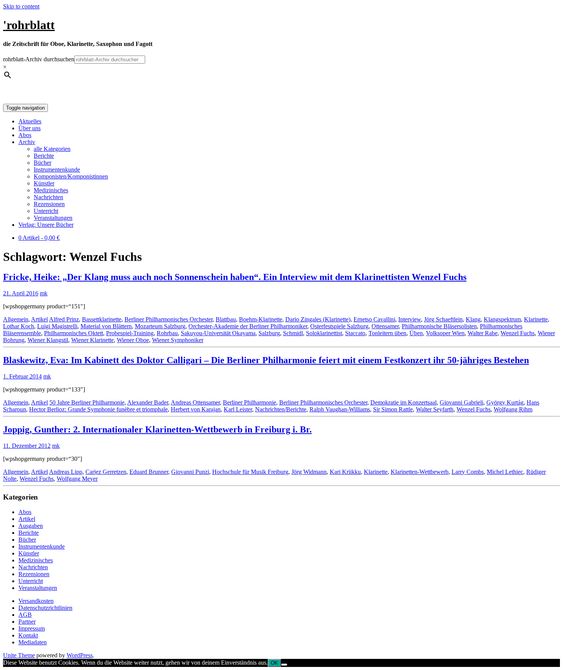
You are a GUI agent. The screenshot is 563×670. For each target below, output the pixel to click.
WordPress (80, 655)
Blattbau (226, 319)
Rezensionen (49, 204)
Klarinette (536, 319)
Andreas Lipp (65, 472)
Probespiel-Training (130, 333)
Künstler (44, 183)
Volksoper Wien (445, 333)
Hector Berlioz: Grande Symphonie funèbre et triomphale (98, 409)
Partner (27, 621)
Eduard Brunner (148, 472)
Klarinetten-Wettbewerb (419, 472)
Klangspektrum (502, 319)
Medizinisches (51, 190)
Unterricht (46, 211)
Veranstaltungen (53, 218)
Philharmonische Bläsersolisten (439, 326)
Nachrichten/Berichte (280, 409)
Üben (416, 333)
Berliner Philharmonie (249, 402)
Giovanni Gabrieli (461, 402)
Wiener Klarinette (92, 340)
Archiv (26, 142)
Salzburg (269, 333)
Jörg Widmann (309, 472)
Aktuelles (29, 121)
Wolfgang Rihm (513, 409)
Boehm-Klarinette (260, 319)
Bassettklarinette (101, 319)
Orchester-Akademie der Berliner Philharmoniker (247, 326)
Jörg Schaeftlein (443, 319)
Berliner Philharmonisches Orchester (168, 319)
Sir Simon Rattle (393, 409)
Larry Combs (468, 472)
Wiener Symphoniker (177, 340)
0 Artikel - (39, 237)
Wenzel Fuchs (518, 333)
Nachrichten (48, 197)
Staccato (355, 333)
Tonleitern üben (387, 333)
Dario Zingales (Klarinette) (317, 319)
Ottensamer (385, 326)
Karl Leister (238, 409)
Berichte (44, 155)
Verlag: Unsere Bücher (46, 224)
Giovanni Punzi (190, 472)
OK (274, 663)
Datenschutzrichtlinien (45, 607)
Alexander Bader (147, 402)
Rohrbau (167, 333)
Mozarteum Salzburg (160, 326)
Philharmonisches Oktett (73, 333)
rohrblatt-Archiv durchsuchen (38, 59)
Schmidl (293, 333)
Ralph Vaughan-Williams (339, 409)
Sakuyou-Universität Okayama (218, 333)
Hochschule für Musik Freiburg (250, 472)
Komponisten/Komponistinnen (71, 176)
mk (43, 293)
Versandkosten (36, 601)
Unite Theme (19, 655)
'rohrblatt (29, 25)
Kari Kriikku (345, 472)
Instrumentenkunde (57, 169)
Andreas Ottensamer (195, 402)
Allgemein (15, 319)
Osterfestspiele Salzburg (339, 326)
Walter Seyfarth (434, 409)
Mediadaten (32, 642)
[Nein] (284, 664)
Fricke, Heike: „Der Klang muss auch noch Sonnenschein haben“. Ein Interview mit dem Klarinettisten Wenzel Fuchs (234, 277)
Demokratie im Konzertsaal (403, 402)
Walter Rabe (483, 333)
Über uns (29, 128)
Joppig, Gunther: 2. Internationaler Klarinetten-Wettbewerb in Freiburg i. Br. (157, 429)
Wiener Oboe (133, 340)
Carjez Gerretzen (105, 472)
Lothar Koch (18, 326)
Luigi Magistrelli (57, 326)
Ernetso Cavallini (374, 319)
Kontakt (28, 635)
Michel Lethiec (505, 472)
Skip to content (21, 6)
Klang (473, 319)
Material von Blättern (106, 326)
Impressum (31, 628)
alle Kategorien (52, 149)
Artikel (39, 319)
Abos (24, 135)
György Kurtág (505, 402)
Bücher (42, 162)
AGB (25, 614)
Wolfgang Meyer (77, 478)
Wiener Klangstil (48, 340)
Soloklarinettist (324, 333)
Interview (409, 319)
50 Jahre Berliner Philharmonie (86, 402)
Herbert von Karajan (196, 409)
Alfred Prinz (64, 319)
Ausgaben (30, 526)
